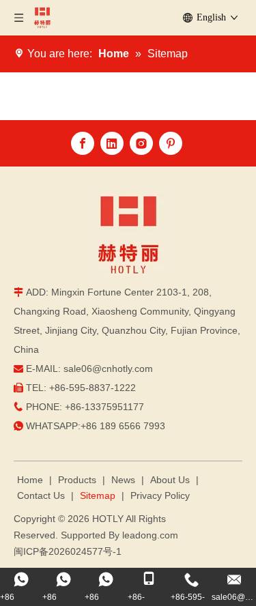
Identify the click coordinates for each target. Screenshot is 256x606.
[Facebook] (82, 143)
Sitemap (97, 495)
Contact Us (41, 495)
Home (30, 479)
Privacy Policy (160, 495)
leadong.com (150, 535)
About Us (170, 479)
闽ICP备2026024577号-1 (68, 551)
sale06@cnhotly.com (108, 368)
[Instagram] (141, 143)
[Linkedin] (112, 143)
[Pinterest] (170, 143)
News (123, 479)
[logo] (128, 235)
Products (77, 479)
